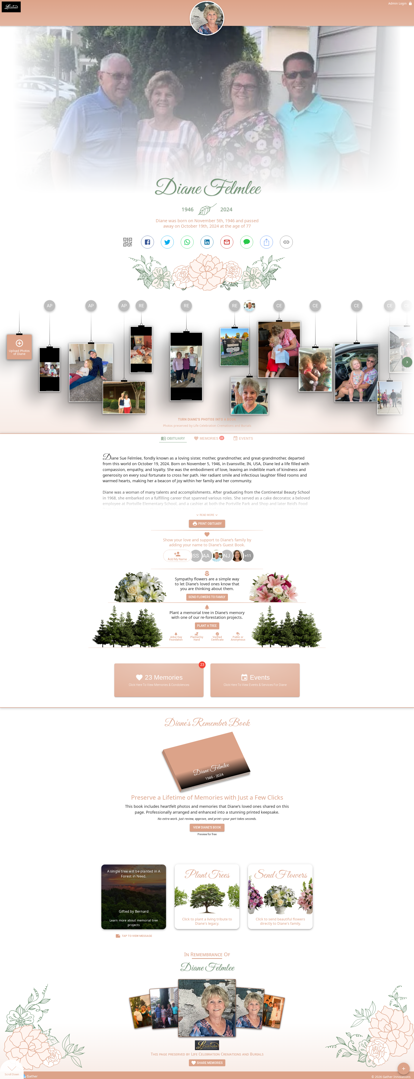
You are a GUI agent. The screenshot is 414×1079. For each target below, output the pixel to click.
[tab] (173, 438)
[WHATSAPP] (187, 242)
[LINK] (286, 242)
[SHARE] (266, 242)
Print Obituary (210, 523)
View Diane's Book (207, 827)
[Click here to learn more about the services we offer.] (207, 1045)
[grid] (207, 365)
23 (202, 664)
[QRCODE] (127, 242)
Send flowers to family (206, 597)
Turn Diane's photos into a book (207, 419)
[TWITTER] (167, 242)
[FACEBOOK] (147, 242)
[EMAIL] (226, 242)
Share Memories (209, 1063)
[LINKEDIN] (207, 242)
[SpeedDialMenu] (404, 1069)
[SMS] (246, 242)
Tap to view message (137, 935)
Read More (207, 515)
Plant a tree (207, 625)
